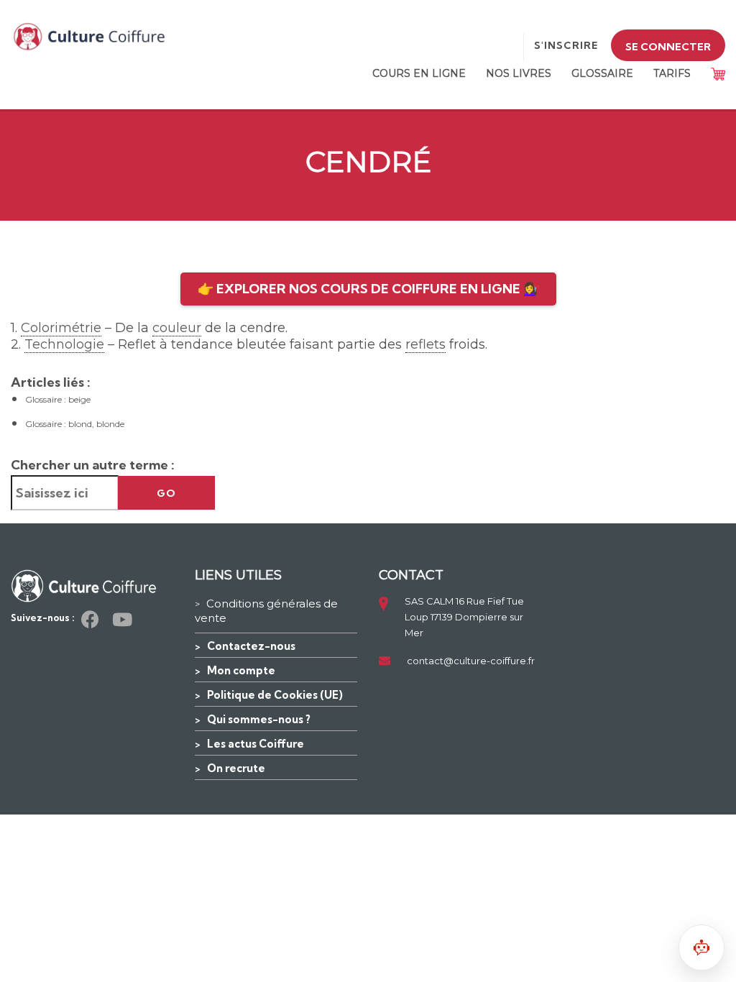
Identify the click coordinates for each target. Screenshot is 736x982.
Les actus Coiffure (255, 744)
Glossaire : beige (58, 399)
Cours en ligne (419, 73)
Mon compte (241, 670)
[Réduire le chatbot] (701, 947)
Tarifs (672, 73)
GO (166, 493)
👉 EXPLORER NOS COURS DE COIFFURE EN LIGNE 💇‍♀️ (368, 288)
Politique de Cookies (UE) (275, 695)
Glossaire (602, 73)
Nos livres (518, 73)
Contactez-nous (251, 646)
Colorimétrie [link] (61, 328)
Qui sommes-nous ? (258, 719)
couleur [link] (176, 328)
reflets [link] (425, 344)
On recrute (236, 768)
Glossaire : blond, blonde (74, 423)
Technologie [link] (64, 344)
